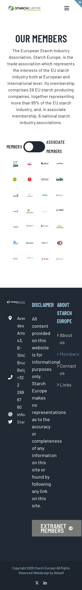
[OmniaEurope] (59, 228)
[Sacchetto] (29, 244)
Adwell (58, 573)
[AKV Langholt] (45, 165)
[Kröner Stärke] (14, 228)
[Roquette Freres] (14, 244)
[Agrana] (29, 165)
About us (66, 338)
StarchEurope (21, 421)
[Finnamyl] (14, 212)
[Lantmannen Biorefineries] (29, 228)
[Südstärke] (14, 260)
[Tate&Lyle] (29, 260)
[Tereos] (45, 260)
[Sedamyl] (45, 244)
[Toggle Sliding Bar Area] (78, 4)
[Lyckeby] (45, 228)
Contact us (66, 369)
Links (66, 384)
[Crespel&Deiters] (29, 196)
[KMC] (59, 212)
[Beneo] (45, 180)
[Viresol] (59, 260)
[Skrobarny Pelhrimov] (59, 244)
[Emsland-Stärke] (59, 196)
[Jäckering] (45, 212)
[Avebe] (14, 180)
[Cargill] (59, 180)
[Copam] (14, 196)
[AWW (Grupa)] (29, 180)
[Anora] (59, 165)
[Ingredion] (29, 212)
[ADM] (14, 165)
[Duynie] (45, 196)
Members (66, 354)
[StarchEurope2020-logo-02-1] (24, 8)
